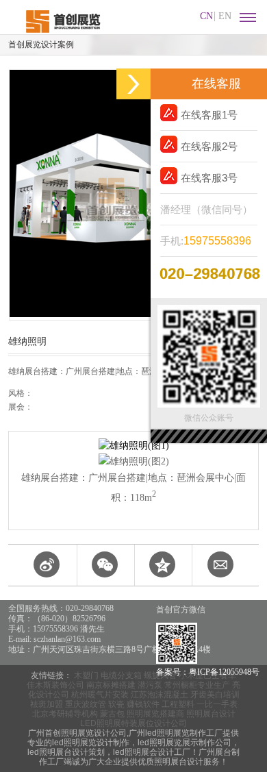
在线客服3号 (209, 178)
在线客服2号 (209, 146)
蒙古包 (112, 714)
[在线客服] (133, 84)
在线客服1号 (209, 115)
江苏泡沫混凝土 (159, 694)
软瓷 (116, 704)
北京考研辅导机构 (65, 714)
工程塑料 (178, 704)
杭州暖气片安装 (100, 694)
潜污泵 (150, 685)
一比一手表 (217, 704)
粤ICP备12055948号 (224, 672)
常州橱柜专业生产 (197, 685)
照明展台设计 (211, 714)
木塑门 (86, 675)
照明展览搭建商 (155, 714)
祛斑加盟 (46, 704)
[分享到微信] (104, 565)
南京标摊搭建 (111, 685)
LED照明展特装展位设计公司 (133, 723)
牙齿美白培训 (215, 694)
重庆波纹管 (85, 704)
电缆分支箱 (121, 675)
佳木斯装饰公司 (55, 685)
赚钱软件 (143, 704)
